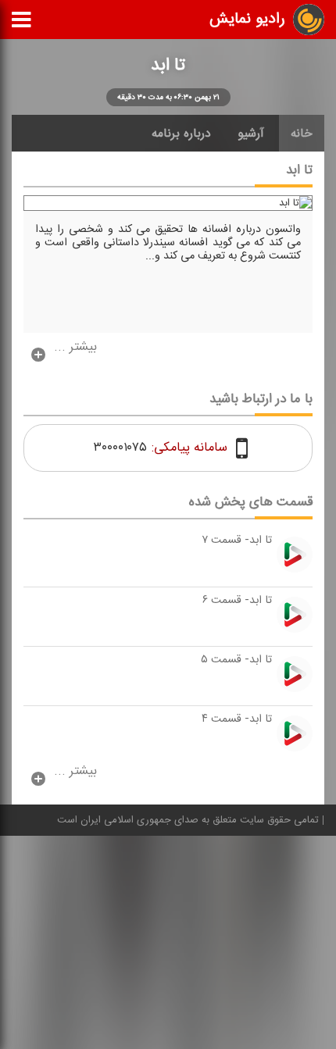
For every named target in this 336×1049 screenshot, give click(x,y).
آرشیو (251, 133)
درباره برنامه (181, 133)
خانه (302, 133)
